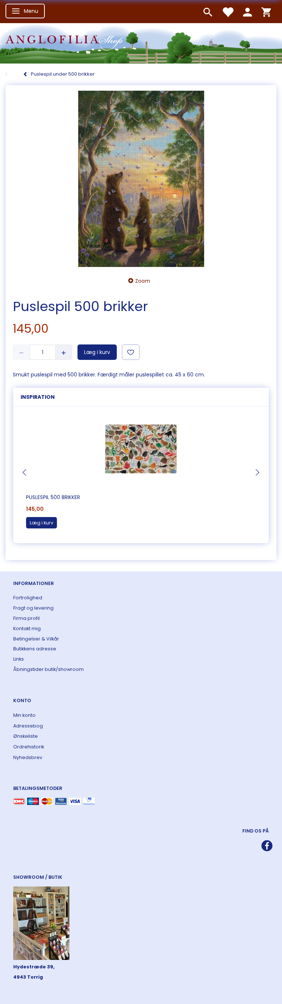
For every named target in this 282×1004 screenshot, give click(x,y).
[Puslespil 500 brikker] (141, 179)
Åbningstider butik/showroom (48, 669)
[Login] (247, 11)
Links (18, 659)
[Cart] (266, 11)
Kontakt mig (27, 628)
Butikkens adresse (34, 649)
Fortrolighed (27, 598)
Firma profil (26, 618)
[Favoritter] (227, 11)
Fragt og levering (33, 608)
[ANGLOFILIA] (141, 42)
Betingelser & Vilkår (36, 639)
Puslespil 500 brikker (53, 497)
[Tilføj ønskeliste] (131, 352)
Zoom (142, 281)
